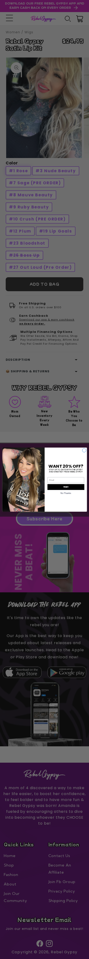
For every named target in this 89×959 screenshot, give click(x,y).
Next (65, 487)
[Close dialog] (84, 450)
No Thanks (66, 493)
